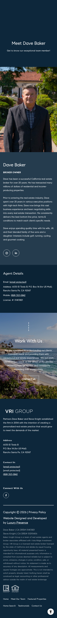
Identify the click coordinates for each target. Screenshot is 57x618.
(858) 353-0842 (18, 295)
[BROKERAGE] (6, 253)
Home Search (9, 606)
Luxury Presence (17, 522)
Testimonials (23, 606)
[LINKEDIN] (15, 253)
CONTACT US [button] (29, 379)
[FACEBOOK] (6, 495)
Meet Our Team (18, 599)
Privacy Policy (37, 512)
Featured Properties (37, 599)
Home (6, 599)
